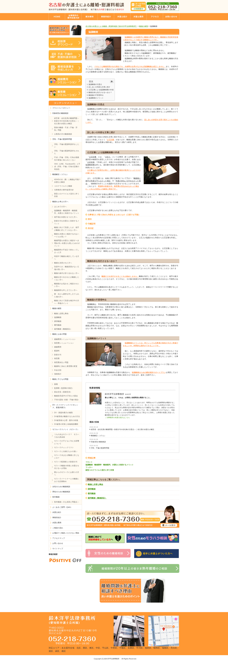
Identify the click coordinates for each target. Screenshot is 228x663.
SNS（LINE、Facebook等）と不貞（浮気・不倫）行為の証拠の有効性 (67, 166)
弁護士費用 (56, 523)
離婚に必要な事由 (95, 484)
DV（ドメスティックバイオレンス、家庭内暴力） (65, 406)
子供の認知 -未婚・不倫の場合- (66, 400)
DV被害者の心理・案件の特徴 (66, 420)
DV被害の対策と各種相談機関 (66, 424)
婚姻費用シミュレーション (65, 339)
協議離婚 (57, 317)
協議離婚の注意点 (95, 84)
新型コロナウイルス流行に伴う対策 (100, 470)
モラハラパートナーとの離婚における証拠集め (66, 480)
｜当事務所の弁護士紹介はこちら (117, 417)
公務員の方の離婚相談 (63, 134)
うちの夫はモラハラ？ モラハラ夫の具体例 (66, 435)
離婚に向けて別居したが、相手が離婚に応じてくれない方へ (66, 228)
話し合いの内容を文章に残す (99, 87)
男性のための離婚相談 (61, 492)
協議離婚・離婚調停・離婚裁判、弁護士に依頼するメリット (110, 465)
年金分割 (57, 370)
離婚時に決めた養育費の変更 (65, 366)
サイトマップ (57, 549)
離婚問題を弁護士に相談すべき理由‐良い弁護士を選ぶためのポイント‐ (67, 243)
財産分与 (57, 355)
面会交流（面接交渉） (63, 392)
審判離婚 (91, 493)
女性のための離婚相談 (61, 487)
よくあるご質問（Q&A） (62, 507)
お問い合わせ (57, 543)
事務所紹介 (56, 517)
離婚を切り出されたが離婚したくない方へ (66, 278)
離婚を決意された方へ (63, 263)
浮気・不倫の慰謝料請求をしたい (66, 145)
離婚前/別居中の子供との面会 (66, 396)
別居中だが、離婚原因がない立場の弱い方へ (66, 268)
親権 (56, 384)
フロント (89, 462)
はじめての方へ (60, 207)
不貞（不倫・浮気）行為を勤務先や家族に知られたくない (66, 158)
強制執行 (57, 374)
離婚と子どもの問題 (60, 379)
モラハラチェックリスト (64, 447)
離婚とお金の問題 (59, 334)
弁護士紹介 (56, 512)
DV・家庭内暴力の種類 (63, 413)
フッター (89, 467)
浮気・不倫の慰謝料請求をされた (66, 152)
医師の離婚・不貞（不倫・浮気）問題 (65, 128)
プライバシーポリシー (61, 108)
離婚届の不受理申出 (96, 95)
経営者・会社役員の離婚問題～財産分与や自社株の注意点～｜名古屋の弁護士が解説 (122, 429)
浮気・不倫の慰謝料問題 (100, 448)
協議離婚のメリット (96, 98)
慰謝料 (56, 351)
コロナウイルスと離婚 (63, 186)
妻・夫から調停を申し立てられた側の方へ (66, 295)
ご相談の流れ (57, 528)
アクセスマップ (58, 538)
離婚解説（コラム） (98, 436)
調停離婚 (91, 489)
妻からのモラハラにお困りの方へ (66, 473)
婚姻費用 (57, 347)
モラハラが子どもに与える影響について (66, 442)
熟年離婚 (55, 497)
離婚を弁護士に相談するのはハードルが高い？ (66, 235)
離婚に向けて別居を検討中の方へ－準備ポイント (66, 302)
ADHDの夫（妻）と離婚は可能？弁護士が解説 (67, 180)
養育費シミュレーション (64, 343)
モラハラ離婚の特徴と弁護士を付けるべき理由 (66, 467)
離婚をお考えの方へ (60, 202)
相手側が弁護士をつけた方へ (65, 217)
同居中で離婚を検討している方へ (66, 257)
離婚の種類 (56, 308)
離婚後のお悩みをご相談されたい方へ (66, 285)
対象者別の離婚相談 (98, 442)
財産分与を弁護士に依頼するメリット (66, 222)
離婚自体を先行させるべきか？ (100, 92)
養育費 (56, 358)
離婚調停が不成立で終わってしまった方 (66, 251)
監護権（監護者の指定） (64, 388)
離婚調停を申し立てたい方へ (65, 290)
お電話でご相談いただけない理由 (65, 533)
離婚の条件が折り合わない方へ (66, 273)
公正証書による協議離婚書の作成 (101, 90)
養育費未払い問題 (61, 362)
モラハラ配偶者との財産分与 (65, 462)
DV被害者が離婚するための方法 (67, 416)
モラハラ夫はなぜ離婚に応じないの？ (66, 456)
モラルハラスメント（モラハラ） (65, 429)
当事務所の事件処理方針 (64, 190)
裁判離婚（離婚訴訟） (97, 498)
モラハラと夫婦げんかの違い (65, 451)
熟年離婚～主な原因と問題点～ (66, 502)
